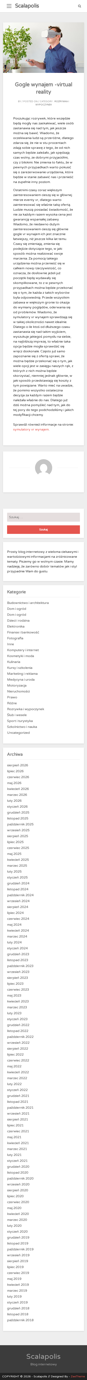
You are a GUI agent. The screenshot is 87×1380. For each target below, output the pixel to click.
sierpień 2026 (17, 765)
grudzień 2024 (18, 883)
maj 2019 (14, 1279)
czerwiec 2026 (18, 777)
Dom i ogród (16, 609)
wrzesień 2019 (18, 1255)
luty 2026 (14, 801)
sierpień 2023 (17, 978)
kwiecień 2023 (18, 1001)
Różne (12, 703)
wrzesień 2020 (18, 1184)
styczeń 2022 (17, 1090)
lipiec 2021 (15, 1125)
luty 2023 (14, 1013)
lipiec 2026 (15, 771)
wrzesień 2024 (18, 901)
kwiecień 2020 (18, 1214)
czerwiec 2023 (18, 990)
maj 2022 (14, 1066)
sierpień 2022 (17, 1049)
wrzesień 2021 (18, 1114)
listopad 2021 (17, 1102)
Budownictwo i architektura (28, 603)
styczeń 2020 (17, 1232)
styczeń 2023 (17, 1019)
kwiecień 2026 (18, 789)
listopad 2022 (17, 1031)
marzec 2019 (17, 1291)
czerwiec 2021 (18, 1131)
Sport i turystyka (20, 721)
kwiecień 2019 (18, 1285)
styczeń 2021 (17, 1161)
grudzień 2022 (18, 1025)
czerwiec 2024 (18, 919)
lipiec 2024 (15, 913)
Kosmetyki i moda (20, 656)
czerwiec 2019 (18, 1273)
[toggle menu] (9, 6)
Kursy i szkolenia (19, 668)
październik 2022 (20, 1037)
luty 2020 (14, 1226)
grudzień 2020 (18, 1167)
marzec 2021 (17, 1149)
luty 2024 (14, 942)
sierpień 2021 (17, 1119)
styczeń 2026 (17, 807)
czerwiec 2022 (18, 1060)
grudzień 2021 (18, 1096)
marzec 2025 (17, 866)
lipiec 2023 (15, 984)
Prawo (12, 697)
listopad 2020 (17, 1173)
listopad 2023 (17, 960)
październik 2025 (20, 824)
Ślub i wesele (17, 715)
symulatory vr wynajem (31, 429)
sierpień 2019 (17, 1261)
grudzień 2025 (18, 812)
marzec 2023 (17, 1007)
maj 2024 (14, 925)
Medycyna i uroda (21, 680)
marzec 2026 (17, 795)
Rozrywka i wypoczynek (25, 709)
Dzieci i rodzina (18, 621)
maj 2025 (14, 854)
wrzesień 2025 (18, 830)
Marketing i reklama (22, 674)
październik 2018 (20, 1320)
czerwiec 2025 (18, 848)
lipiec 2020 (15, 1196)
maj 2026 (14, 783)
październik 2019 (20, 1249)
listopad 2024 (17, 889)
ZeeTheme (78, 1376)
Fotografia (15, 638)
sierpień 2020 (17, 1190)
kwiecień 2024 (18, 931)
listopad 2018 (17, 1314)
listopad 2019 (17, 1243)
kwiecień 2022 (18, 1072)
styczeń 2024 (17, 948)
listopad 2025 (17, 818)
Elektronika (15, 626)
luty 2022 (14, 1084)
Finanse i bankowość (23, 632)
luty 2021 (14, 1155)
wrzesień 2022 (18, 1043)
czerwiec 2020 (18, 1202)
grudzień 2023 (18, 954)
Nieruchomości (18, 691)
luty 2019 (14, 1297)
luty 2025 (14, 872)
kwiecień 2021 (18, 1143)
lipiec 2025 (15, 842)
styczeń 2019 (17, 1302)
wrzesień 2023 (18, 972)
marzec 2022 (17, 1078)
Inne (10, 644)
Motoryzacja (17, 685)
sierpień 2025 (17, 836)
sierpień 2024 (17, 907)
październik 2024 (20, 895)
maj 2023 (14, 995)
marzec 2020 (17, 1220)
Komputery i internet (23, 650)
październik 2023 (20, 966)
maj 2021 (14, 1137)
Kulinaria (13, 662)
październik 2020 (20, 1178)
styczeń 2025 (17, 877)
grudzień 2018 (18, 1308)
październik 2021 (20, 1108)
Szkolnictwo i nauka (22, 727)
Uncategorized (18, 733)
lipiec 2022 (15, 1055)
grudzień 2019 (18, 1237)
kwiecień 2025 (18, 860)
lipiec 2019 (15, 1267)
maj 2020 (14, 1208)
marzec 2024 (17, 936)
